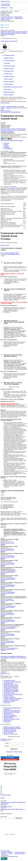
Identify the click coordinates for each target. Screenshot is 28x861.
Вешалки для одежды (9, 697)
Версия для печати (5, 110)
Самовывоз (7, 147)
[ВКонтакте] (2, 139)
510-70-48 (5, 25)
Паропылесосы (8, 713)
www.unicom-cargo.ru (12, 627)
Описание (6, 143)
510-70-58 (5, 27)
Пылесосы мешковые (9, 714)
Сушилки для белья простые (11, 699)
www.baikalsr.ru (10, 555)
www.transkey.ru (11, 634)
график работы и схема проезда (9, 41)
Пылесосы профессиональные (12, 712)
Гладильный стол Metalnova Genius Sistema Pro (13, 656)
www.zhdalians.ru (11, 585)
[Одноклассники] (6, 139)
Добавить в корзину (5, 125)
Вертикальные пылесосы (10, 716)
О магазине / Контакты (7, 16)
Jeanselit (8, 107)
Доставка (6, 145)
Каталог (3, 106)
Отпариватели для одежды (11, 688)
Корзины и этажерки (9, 701)
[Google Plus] (11, 139)
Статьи (2, 18)
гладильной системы (14, 188)
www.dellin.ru (10, 613)
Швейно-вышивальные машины (12, 728)
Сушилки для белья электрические (13, 698)
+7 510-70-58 (5, 4)
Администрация (18, 18)
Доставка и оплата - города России (16, 130)
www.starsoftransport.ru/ (12, 648)
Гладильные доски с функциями (12, 681)
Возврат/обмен (18, 16)
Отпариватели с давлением (11, 691)
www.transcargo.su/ (11, 571)
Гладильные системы (9, 680)
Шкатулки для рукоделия (10, 734)
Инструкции (9, 18)
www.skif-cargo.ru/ (11, 606)
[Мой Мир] (9, 139)
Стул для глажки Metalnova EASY (10, 252)
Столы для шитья (8, 732)
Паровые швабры (8, 717)
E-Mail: (7, 743)
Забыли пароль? (18, 751)
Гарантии (3, 853)
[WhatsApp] (5, 7)
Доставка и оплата (20, 852)
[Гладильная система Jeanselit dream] (10, 112)
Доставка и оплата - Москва (8, 128)
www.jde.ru (9, 599)
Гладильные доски (9, 683)
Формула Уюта (14, 856)
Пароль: (7, 746)
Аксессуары (7, 702)
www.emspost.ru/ (11, 592)
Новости (3, 797)
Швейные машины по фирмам (12, 727)
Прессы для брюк (8, 695)
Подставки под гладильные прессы (13, 694)
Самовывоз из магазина (7, 131)
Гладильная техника (11, 106)
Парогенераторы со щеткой (11, 686)
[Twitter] (4, 139)
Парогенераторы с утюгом (11, 684)
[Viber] (11, 7)
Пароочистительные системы (11, 719)
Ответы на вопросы (19, 853)
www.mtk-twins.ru (11, 620)
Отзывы (6, 144)
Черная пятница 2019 (6, 806)
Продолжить (14, 749)
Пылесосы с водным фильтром (12, 710)
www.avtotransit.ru (11, 578)
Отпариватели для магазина (11, 690)
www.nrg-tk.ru (10, 641)
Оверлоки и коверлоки (10, 729)
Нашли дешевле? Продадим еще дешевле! (12, 140)
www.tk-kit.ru (10, 548)
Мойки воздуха (8, 720)
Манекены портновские (10, 731)
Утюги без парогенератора (11, 687)
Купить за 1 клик (5, 127)
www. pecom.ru (10, 562)
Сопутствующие (8, 148)
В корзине (3, 12)
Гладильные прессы (9, 693)
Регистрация (9, 751)
